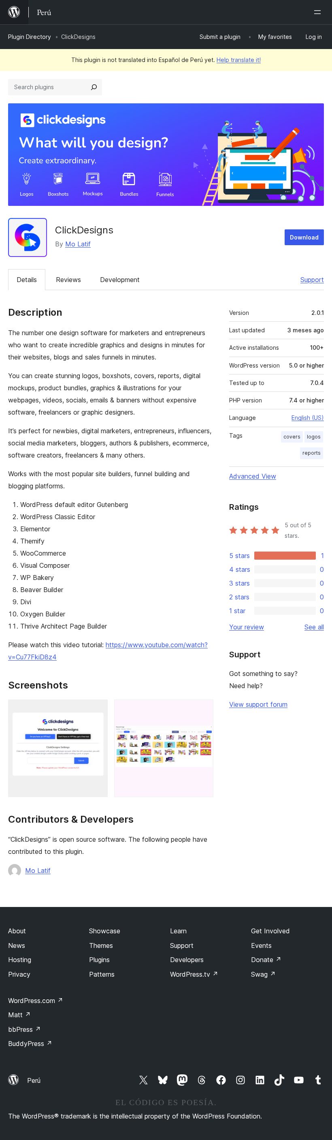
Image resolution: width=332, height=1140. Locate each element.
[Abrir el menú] (319, 12)
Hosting (19, 960)
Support (312, 280)
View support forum (258, 704)
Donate (266, 960)
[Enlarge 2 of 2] (202, 710)
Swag (263, 974)
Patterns (102, 974)
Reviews (68, 280)
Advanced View (252, 476)
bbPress (24, 1029)
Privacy (19, 974)
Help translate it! (239, 59)
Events (261, 945)
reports (311, 453)
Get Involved (270, 931)
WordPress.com (35, 1001)
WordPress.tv (194, 974)
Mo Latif (78, 244)
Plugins (99, 960)
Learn (178, 931)
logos (314, 437)
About (17, 931)
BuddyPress (30, 1043)
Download (304, 237)
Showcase (104, 931)
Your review (246, 627)
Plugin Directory (29, 36)
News (16, 945)
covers (291, 437)
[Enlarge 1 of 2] (97, 710)
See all (314, 627)
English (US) (308, 417)
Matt (19, 1015)
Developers (187, 960)
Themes (101, 945)
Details (27, 280)
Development (120, 280)
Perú (33, 1080)
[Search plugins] (94, 87)
